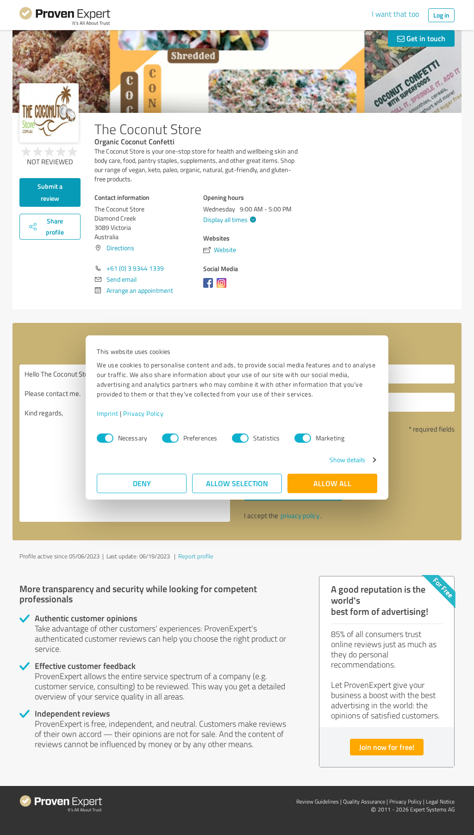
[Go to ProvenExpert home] (64, 17)
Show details (347, 459)
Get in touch (425, 38)
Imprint (107, 413)
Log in (441, 15)
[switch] (170, 438)
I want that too (395, 14)
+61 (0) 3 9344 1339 (135, 268)
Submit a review (49, 192)
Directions (120, 247)
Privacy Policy (143, 413)
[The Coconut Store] (49, 113)
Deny (142, 483)
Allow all (332, 483)
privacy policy (300, 515)
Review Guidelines (317, 801)
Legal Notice (440, 801)
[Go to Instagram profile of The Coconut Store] (223, 287)
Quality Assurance (364, 801)
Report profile (195, 556)
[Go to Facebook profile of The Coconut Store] (210, 287)
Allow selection (237, 483)
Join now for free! (386, 747)
